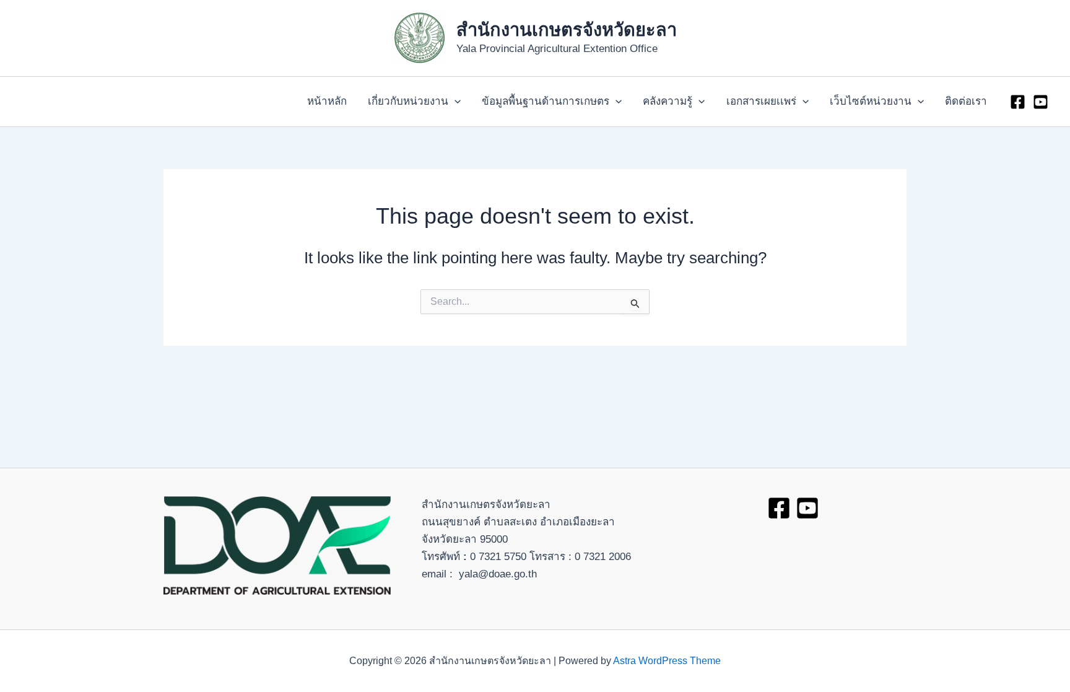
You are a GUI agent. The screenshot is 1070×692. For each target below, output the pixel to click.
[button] (454, 101)
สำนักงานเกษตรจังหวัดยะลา (566, 30)
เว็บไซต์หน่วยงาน (870, 101)
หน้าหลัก (327, 101)
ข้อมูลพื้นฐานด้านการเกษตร (545, 101)
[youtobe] (807, 508)
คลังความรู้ (667, 101)
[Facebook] (1017, 102)
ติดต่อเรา (966, 101)
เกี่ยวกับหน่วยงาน (408, 101)
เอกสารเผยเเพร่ (761, 101)
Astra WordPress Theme (667, 660)
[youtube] (1040, 102)
